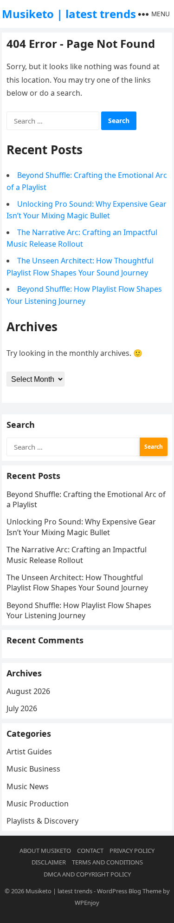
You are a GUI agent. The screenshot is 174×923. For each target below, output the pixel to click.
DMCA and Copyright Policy (87, 874)
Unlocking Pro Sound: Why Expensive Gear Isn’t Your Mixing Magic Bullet (81, 527)
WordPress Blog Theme (129, 891)
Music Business (33, 769)
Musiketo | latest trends (69, 13)
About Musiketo (45, 850)
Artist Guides (29, 751)
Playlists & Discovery (42, 821)
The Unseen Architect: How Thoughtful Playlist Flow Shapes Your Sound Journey (77, 582)
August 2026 (28, 691)
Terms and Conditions (107, 862)
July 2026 (21, 708)
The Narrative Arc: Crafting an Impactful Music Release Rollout (76, 554)
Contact (90, 850)
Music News (27, 786)
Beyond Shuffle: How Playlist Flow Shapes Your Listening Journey (78, 610)
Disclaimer (49, 862)
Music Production (37, 804)
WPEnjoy (87, 902)
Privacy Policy (132, 850)
